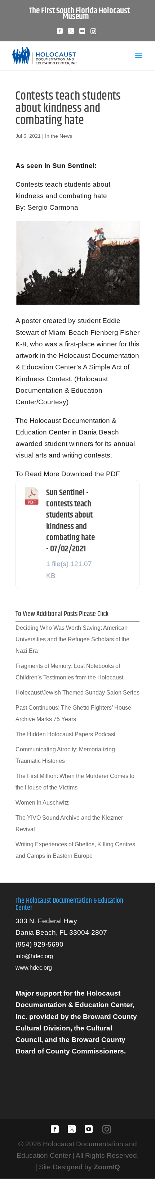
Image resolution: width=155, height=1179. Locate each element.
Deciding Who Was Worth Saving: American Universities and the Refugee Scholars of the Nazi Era (72, 639)
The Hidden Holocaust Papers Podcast (65, 734)
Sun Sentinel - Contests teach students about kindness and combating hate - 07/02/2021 (70, 520)
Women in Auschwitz (42, 803)
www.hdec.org (33, 968)
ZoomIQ (107, 1167)
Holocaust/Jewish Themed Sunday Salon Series (77, 692)
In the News (58, 136)
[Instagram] (93, 33)
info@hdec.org (34, 956)
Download (117, 493)
